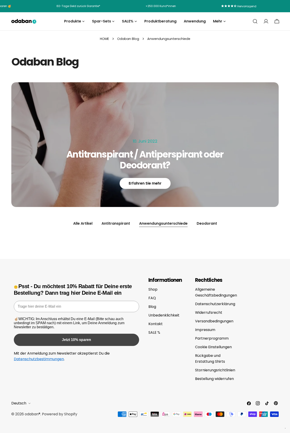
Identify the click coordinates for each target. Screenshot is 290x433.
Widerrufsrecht (208, 312)
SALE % (154, 332)
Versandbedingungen (214, 321)
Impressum (205, 329)
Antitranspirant (116, 223)
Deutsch (18, 403)
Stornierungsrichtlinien (215, 370)
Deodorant (207, 223)
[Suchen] (255, 21)
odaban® (32, 414)
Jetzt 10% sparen (76, 340)
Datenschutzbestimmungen (39, 359)
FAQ (152, 298)
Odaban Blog (128, 38)
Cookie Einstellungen (213, 347)
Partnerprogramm (212, 338)
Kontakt (155, 323)
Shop (152, 289)
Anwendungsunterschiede (163, 223)
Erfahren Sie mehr (145, 183)
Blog (152, 306)
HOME (104, 38)
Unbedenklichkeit (163, 315)
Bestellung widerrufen (214, 378)
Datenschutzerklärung (215, 304)
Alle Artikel (82, 223)
